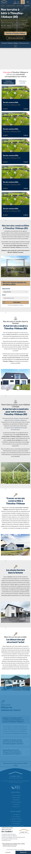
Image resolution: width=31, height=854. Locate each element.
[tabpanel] (15, 150)
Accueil (3, 5)
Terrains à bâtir (11, 5)
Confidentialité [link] (15, 305)
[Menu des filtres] (15, 46)
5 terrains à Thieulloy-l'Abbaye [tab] (8, 82)
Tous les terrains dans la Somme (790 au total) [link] (15, 764)
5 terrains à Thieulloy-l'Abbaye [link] (15, 33)
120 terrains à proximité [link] (15, 38)
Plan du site (16, 806)
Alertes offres (16, 797)
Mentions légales (16, 802)
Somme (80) (19, 5)
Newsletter (16, 799)
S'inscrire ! (17, 302)
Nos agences (16, 814)
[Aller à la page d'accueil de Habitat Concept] (4, 2)
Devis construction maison (16, 825)
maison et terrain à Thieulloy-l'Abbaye (14, 420)
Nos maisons (16, 816)
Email (4, 295)
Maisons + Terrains (16, 819)
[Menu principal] (27, 2)
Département (6, 288)
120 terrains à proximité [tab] (22, 82)
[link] (18, 2)
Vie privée (16, 804)
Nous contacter (16, 795)
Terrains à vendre (16, 821)
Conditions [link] (21, 305)
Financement (16, 823)
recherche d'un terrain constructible (12, 20)
